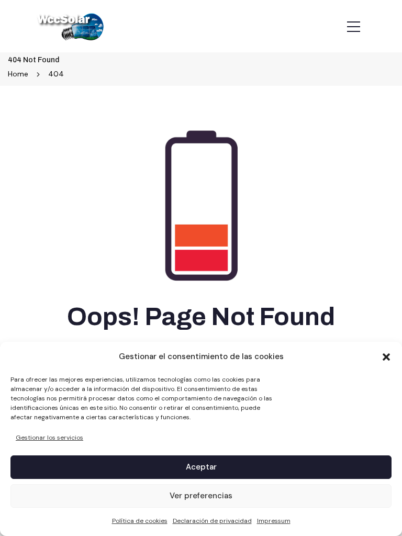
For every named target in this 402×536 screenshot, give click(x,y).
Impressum (274, 521)
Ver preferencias (201, 495)
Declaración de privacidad (212, 521)
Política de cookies (140, 521)
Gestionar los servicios (49, 437)
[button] (386, 357)
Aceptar (201, 467)
